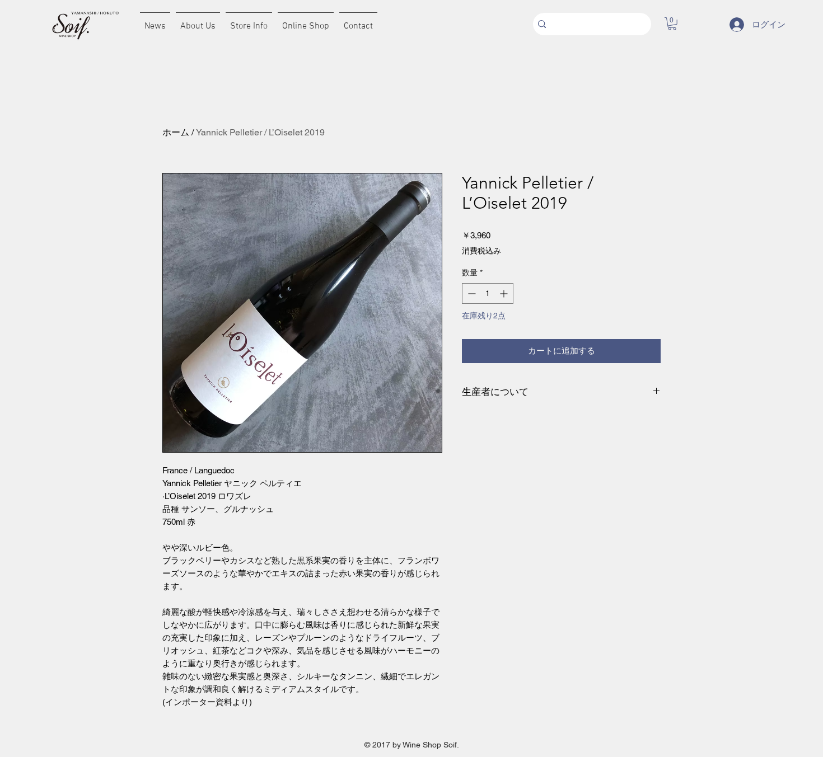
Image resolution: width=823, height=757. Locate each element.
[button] (672, 23)
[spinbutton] (488, 293)
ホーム (175, 132)
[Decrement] (471, 293)
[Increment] (505, 293)
